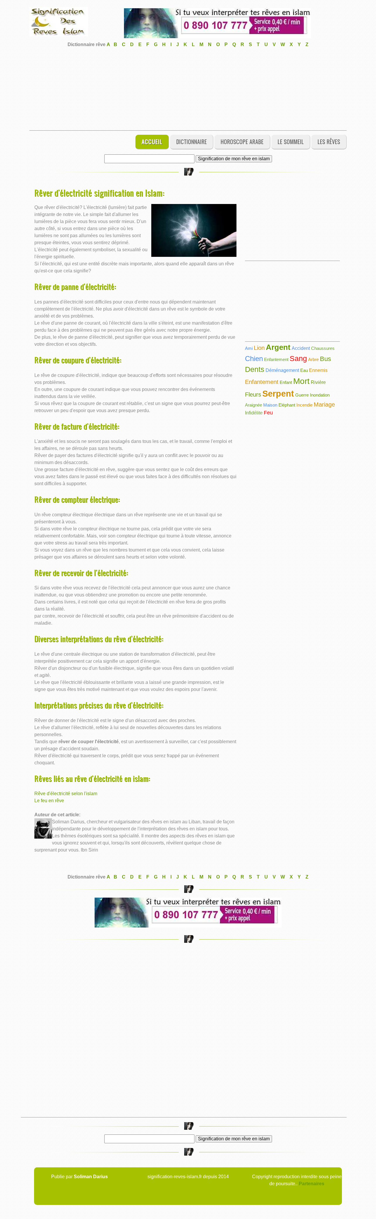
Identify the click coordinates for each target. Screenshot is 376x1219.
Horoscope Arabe (242, 141)
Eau (304, 370)
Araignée (253, 404)
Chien (254, 359)
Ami (249, 348)
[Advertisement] (188, 89)
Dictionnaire (191, 141)
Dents (254, 369)
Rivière (318, 382)
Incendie (304, 404)
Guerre (302, 394)
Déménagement (282, 370)
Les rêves (329, 141)
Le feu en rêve (49, 800)
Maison (270, 404)
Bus (325, 359)
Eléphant (286, 404)
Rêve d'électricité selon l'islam (65, 793)
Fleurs (253, 394)
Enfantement (276, 359)
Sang (298, 358)
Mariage (324, 404)
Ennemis (318, 370)
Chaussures (323, 348)
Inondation (320, 394)
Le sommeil (291, 141)
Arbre (313, 359)
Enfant (286, 382)
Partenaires (311, 1183)
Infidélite (254, 412)
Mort (301, 381)
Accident (301, 348)
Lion (259, 348)
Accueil (152, 141)
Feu (268, 413)
